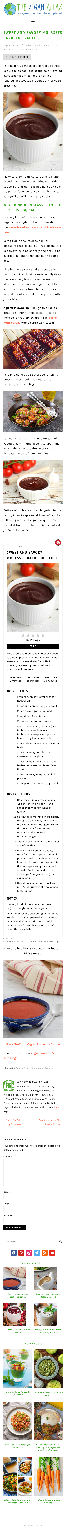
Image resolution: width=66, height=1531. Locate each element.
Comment (9, 1156)
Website (8, 1215)
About (57, 1107)
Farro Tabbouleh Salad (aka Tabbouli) (18, 1446)
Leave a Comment (29, 49)
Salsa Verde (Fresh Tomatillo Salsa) (48, 1393)
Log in (39, 1525)
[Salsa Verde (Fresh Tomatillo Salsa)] (48, 1368)
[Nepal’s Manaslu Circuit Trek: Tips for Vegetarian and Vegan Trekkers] (48, 1421)
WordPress (29, 1525)
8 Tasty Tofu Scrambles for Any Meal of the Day (17, 1501)
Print (33, 646)
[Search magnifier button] (60, 1241)
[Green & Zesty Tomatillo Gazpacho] (17, 1368)
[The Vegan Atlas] (33, 13)
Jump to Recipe (19, 56)
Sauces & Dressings (26, 1068)
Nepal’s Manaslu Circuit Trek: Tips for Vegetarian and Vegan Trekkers (48, 1447)
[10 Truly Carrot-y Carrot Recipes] (48, 1476)
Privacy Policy (50, 1523)
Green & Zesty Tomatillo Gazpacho (18, 1393)
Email (6, 1203)
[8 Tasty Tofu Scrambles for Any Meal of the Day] (17, 1476)
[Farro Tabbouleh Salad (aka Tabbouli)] (17, 1421)
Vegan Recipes (45, 1068)
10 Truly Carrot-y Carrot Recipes (48, 1501)
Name (6, 1191)
